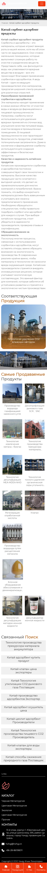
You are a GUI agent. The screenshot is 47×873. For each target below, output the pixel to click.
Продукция (17, 868)
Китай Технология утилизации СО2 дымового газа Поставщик (23, 684)
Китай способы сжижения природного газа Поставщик (23, 758)
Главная (5, 23)
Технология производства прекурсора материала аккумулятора (24, 646)
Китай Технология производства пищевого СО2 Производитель (23, 734)
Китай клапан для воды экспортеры (23, 747)
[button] (40, 326)
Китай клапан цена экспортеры (23, 670)
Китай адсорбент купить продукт (23, 659)
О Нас (29, 868)
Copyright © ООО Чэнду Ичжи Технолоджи (22, 861)
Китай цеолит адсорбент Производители (23, 720)
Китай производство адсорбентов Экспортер (23, 697)
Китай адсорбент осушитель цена (23, 709)
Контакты (41, 868)
